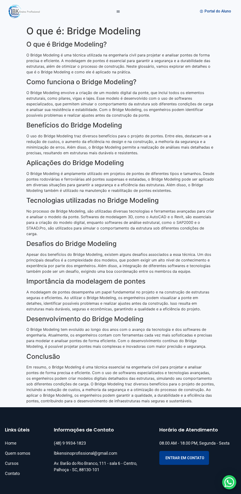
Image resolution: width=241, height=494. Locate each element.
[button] (118, 12)
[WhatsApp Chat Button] (229, 482)
